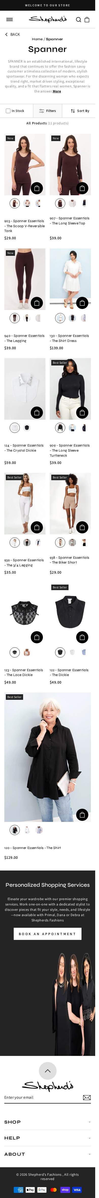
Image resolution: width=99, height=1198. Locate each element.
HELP (12, 1138)
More (57, 91)
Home (37, 39)
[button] (9, 19)
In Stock (18, 110)
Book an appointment (47, 934)
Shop (12, 1122)
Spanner (54, 39)
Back (15, 34)
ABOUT (14, 1154)
